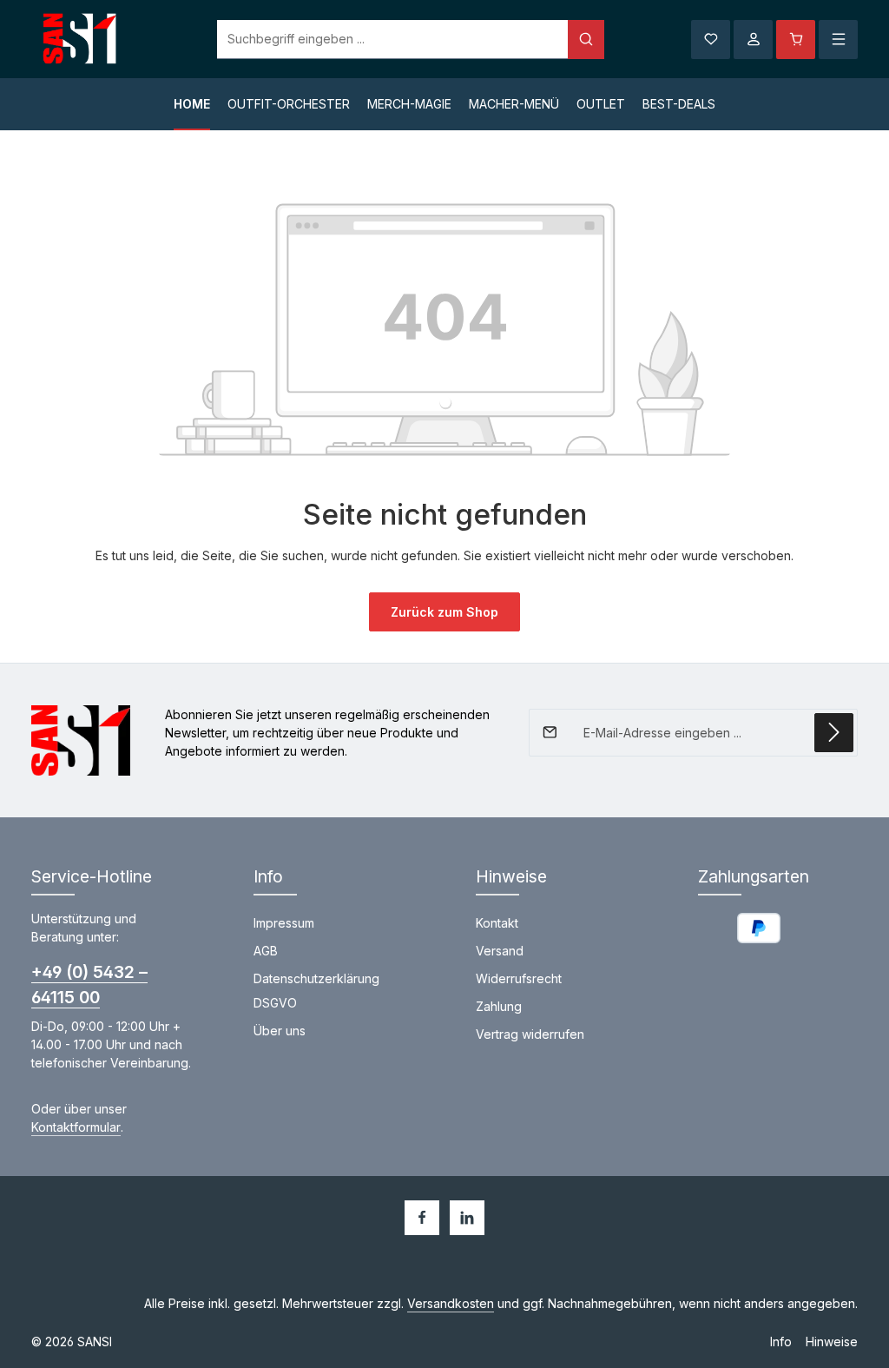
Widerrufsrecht (519, 978)
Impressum (284, 922)
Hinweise (832, 1341)
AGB (266, 950)
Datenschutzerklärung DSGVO (316, 990)
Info (781, 1341)
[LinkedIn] (467, 1217)
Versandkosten (450, 1303)
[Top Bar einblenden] (838, 39)
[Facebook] (422, 1217)
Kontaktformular (76, 1127)
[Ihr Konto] (753, 39)
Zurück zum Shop (444, 612)
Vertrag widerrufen (530, 1034)
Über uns (280, 1030)
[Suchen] (586, 39)
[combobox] (393, 39)
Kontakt (497, 922)
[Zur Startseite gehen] (80, 39)
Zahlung (499, 1006)
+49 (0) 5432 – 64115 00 (89, 985)
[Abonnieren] (833, 732)
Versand (500, 950)
